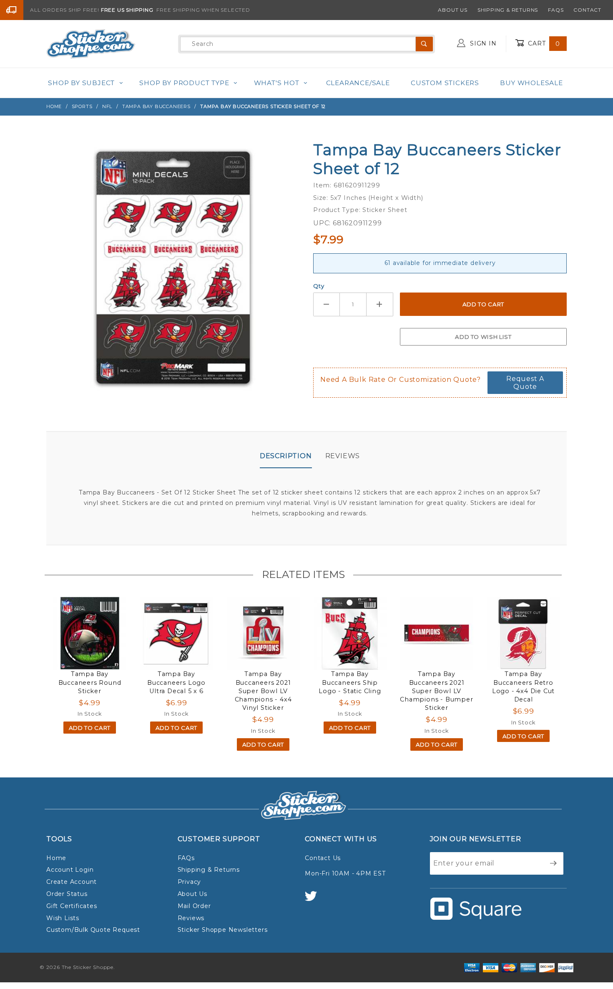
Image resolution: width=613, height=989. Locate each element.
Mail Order (194, 906)
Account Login (69, 869)
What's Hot (276, 83)
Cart (543, 43)
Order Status (67, 894)
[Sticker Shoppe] (90, 43)
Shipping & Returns (507, 10)
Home (56, 858)
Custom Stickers (445, 83)
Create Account (71, 882)
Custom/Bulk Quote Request (93, 929)
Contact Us (323, 858)
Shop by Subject (81, 83)
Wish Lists (62, 918)
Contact (587, 10)
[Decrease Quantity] (326, 304)
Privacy (189, 882)
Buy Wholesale (531, 83)
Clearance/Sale (358, 83)
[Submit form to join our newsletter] (553, 863)
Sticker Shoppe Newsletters (223, 929)
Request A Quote (525, 383)
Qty (318, 286)
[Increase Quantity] (380, 304)
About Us (452, 10)
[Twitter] (314, 900)
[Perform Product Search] (424, 44)
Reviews (342, 456)
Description (286, 456)
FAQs (555, 10)
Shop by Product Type (184, 83)
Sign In (482, 43)
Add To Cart (90, 727)
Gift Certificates (71, 906)
